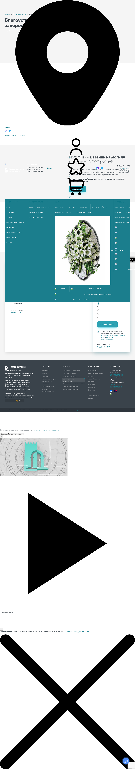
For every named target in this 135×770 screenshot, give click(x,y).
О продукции (120, 202)
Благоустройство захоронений (69, 380)
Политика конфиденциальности (78, 410)
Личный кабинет (94, 395)
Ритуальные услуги (69, 376)
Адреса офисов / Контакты (15, 135)
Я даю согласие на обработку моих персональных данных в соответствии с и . (113, 335)
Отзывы (9, 217)
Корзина (91, 398)
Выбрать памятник (36, 212)
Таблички (83, 207)
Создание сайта (10, 400)
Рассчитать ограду (36, 217)
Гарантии (10, 227)
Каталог (58, 202)
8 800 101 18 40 (123, 166)
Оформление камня (63, 212)
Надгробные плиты (123, 222)
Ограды (72, 207)
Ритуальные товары (83, 212)
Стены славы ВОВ (122, 217)
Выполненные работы (15, 222)
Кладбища (91, 387)
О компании (11, 202)
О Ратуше (10, 212)
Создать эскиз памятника (39, 207)
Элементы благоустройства (48, 390)
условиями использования (46, 430)
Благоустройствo (99, 207)
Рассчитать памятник (37, 202)
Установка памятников (70, 386)
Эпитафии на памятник (70, 389)
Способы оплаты (13, 232)
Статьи (9, 242)
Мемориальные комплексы (47, 383)
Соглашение (93, 410)
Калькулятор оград (69, 373)
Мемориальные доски (49, 379)
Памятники (59, 207)
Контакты (91, 390)
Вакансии (10, 237)
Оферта (101, 410)
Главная (9, 207)
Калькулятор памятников (71, 370)
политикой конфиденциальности (77, 632)
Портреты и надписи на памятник (74, 384)
